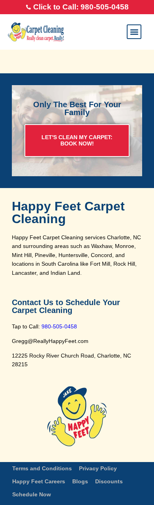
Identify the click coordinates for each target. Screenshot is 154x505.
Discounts (109, 481)
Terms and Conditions (42, 468)
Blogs (80, 481)
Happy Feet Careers (38, 481)
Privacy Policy (98, 468)
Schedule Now (31, 494)
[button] (134, 31)
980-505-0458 (59, 326)
